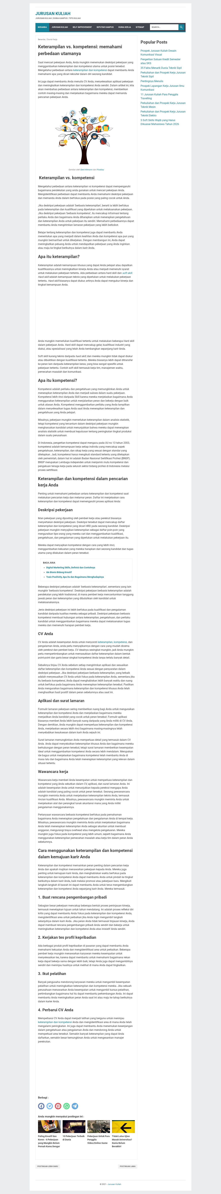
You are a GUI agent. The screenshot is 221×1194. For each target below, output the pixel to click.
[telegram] (75, 1106)
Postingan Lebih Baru (47, 1166)
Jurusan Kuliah (52, 13)
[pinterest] (58, 1106)
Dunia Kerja (124, 27)
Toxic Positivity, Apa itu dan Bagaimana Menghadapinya (75, 577)
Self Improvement (82, 27)
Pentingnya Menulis (152, 81)
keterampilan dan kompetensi (90, 70)
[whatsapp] (66, 1106)
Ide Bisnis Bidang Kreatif (59, 572)
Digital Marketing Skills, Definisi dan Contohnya (70, 567)
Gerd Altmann (86, 170)
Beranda (42, 27)
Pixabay (100, 170)
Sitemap (140, 27)
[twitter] (49, 1106)
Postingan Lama (127, 1166)
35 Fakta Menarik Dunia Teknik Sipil (161, 67)
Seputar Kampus (105, 27)
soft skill (127, 273)
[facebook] (41, 1106)
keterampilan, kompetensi (112, 642)
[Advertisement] (86, 313)
